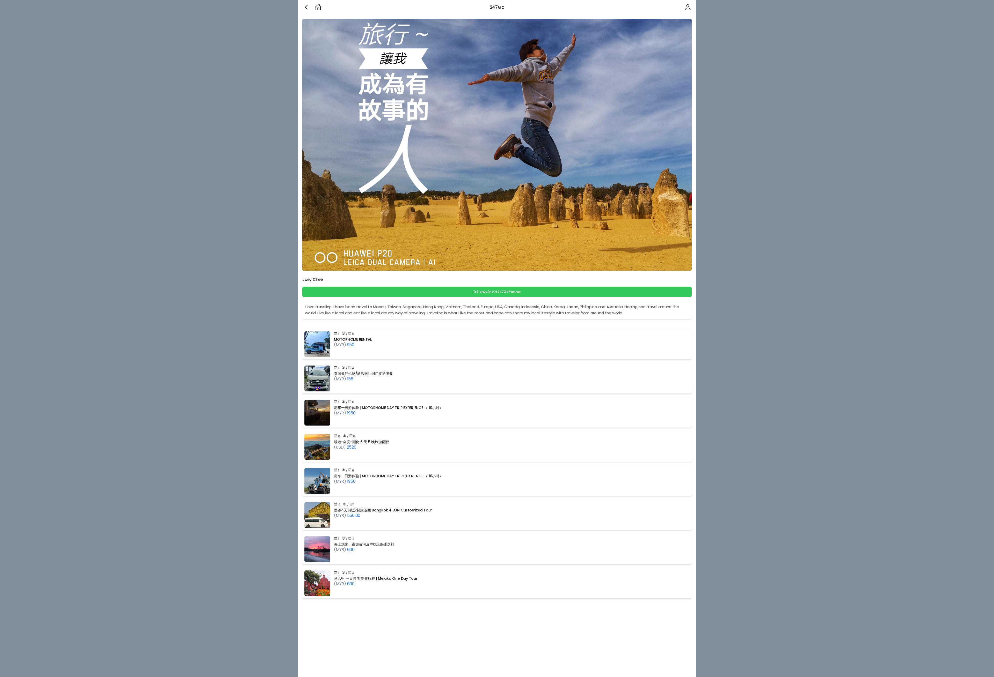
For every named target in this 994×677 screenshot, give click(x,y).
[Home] (318, 7)
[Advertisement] (453, 638)
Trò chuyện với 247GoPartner (497, 291)
